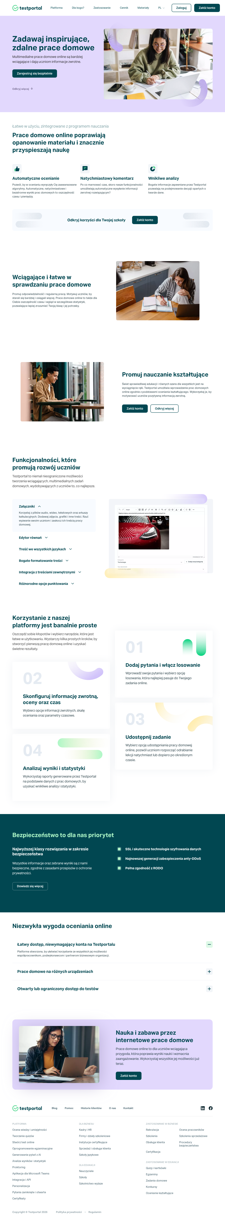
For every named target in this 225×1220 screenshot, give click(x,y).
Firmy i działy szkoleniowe (94, 1136)
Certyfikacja (153, 1152)
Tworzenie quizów (23, 1136)
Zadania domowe (156, 1180)
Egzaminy (152, 1174)
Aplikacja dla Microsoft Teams (30, 1173)
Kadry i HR (85, 1130)
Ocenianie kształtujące (159, 1193)
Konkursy (151, 1187)
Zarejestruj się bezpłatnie (34, 73)
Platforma (19, 1123)
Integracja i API (21, 1180)
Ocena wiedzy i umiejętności (29, 1130)
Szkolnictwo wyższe (91, 1183)
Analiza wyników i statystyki (29, 1161)
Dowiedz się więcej (30, 886)
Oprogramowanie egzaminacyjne (32, 1148)
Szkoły (83, 1177)
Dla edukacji (87, 1165)
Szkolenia (151, 1136)
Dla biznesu (86, 1123)
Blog (54, 1108)
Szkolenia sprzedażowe (193, 1136)
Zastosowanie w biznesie (162, 1123)
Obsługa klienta (155, 1142)
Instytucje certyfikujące (93, 1142)
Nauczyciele (86, 1171)
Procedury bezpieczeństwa (189, 1144)
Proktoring (18, 1167)
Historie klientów (91, 1108)
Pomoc (69, 1108)
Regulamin (94, 1212)
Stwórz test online (23, 1142)
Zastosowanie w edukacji (162, 1162)
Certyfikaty (19, 1198)
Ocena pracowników (191, 1130)
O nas (112, 1108)
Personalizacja (21, 1186)
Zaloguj (181, 8)
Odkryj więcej (164, 408)
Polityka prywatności (69, 1212)
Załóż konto (207, 8)
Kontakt (128, 1108)
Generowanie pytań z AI (26, 1155)
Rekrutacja (152, 1130)
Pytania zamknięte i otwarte (29, 1192)
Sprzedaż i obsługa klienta (95, 1148)
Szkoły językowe (88, 1155)
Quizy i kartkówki (156, 1168)
